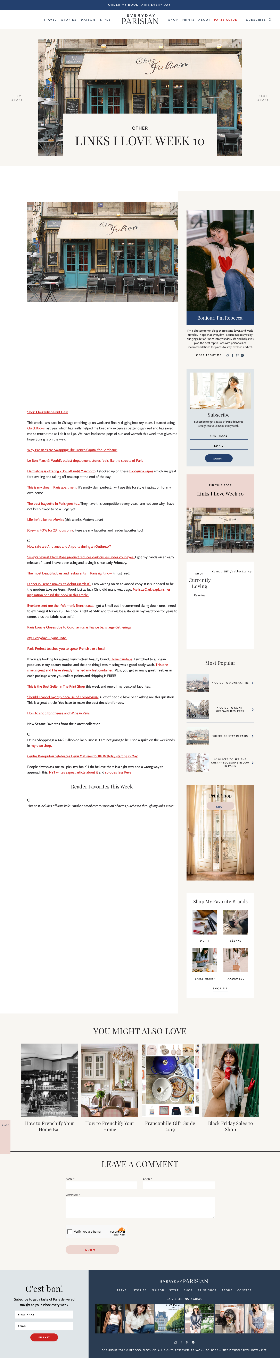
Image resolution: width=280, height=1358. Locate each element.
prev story (17, 97)
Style (174, 1290)
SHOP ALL (220, 988)
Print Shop (207, 1290)
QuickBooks (36, 428)
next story (263, 97)
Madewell (236, 978)
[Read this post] (49, 1080)
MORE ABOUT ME (209, 355)
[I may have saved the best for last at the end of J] (229, 1318)
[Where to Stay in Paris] (198, 738)
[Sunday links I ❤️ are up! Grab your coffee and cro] (199, 1318)
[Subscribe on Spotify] (242, 356)
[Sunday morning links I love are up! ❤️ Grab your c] (109, 1318)
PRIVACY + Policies (204, 1350)
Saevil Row (249, 1350)
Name (70, 1178)
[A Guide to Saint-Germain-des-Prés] (198, 711)
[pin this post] (220, 530)
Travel (122, 1290)
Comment (73, 1194)
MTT (264, 1350)
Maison (158, 1290)
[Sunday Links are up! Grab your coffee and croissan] (139, 1318)
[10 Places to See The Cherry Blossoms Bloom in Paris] (198, 764)
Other (140, 128)
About (227, 1290)
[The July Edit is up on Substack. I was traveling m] (259, 1318)
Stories (140, 1290)
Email (147, 1178)
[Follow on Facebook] (232, 356)
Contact (244, 1290)
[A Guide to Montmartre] (198, 685)
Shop (220, 806)
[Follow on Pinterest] (237, 356)
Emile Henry (205, 978)
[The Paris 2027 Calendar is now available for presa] (169, 1318)
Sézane (236, 940)
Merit (205, 940)
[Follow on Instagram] (227, 356)
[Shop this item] (204, 933)
